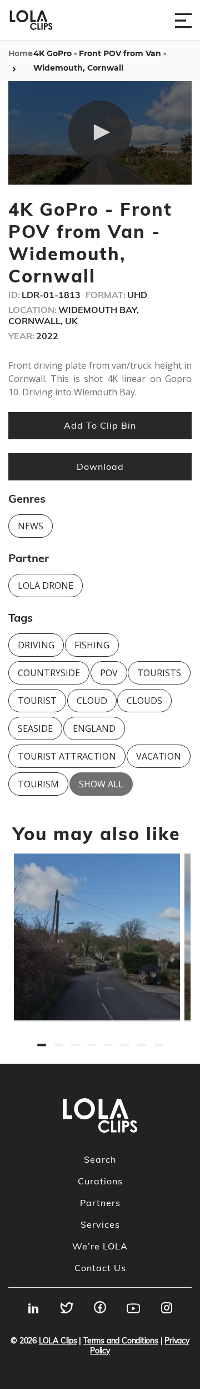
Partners (100, 1202)
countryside (49, 673)
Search (100, 1159)
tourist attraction (67, 756)
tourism (38, 784)
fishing (91, 645)
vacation (158, 756)
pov (109, 673)
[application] (100, 133)
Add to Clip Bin (100, 425)
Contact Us (100, 1267)
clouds (144, 700)
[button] (100, 132)
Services (100, 1224)
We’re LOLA (100, 1246)
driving (36, 645)
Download (100, 466)
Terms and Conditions (120, 1341)
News (30, 526)
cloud (92, 700)
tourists (159, 673)
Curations (100, 1181)
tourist (37, 700)
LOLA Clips (58, 1341)
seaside (35, 728)
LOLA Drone (45, 585)
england (94, 728)
